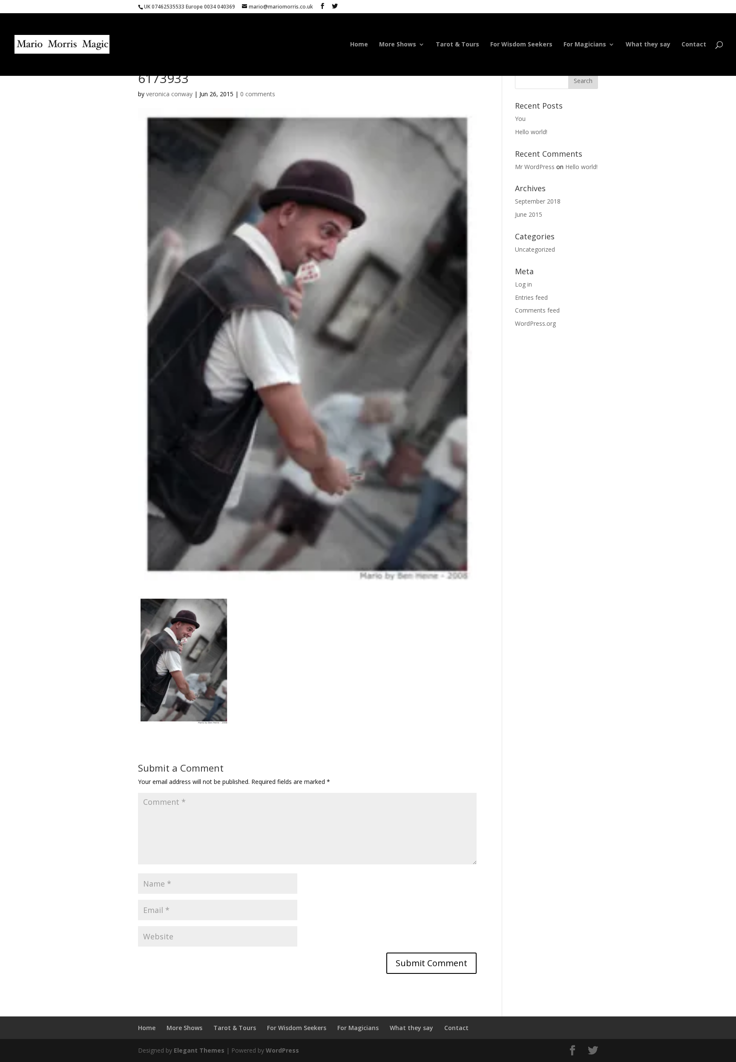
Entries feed (531, 297)
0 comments (257, 94)
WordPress (282, 1050)
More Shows (397, 44)
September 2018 (538, 201)
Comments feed (537, 310)
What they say (648, 44)
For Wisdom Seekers (521, 44)
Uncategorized (535, 249)
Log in (523, 284)
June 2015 (528, 214)
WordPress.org (535, 323)
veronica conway (169, 94)
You (520, 119)
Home (359, 44)
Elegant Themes (199, 1050)
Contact (693, 44)
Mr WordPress (535, 167)
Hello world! (531, 132)
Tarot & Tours (457, 44)
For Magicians (585, 44)
